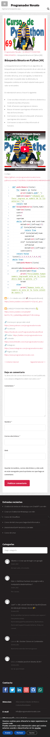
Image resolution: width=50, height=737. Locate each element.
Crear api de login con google (30, 561)
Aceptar (8, 733)
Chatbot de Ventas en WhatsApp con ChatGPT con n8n (25, 506)
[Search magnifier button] (48, 9)
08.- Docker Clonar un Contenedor (30, 641)
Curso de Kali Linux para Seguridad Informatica (22, 522)
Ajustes (31, 733)
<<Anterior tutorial (11, 362)
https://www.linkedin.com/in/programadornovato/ (24, 342)
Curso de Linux (10, 533)
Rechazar (20, 733)
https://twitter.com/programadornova (27, 335)
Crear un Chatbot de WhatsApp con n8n (19, 512)
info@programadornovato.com (28, 711)
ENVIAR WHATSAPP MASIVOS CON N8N (18, 527)
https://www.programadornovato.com (19, 355)
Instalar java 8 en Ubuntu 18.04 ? (30, 662)
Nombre (8, 422)
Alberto (14, 561)
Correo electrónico (12, 436)
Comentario (9, 386)
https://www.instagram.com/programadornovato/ (23, 348)
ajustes (38, 728)
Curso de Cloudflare (12, 517)
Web (6, 450)
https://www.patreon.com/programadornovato (22, 325)
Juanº (13, 604)
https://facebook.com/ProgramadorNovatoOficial (23, 332)
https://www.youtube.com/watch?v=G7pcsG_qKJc (23, 301)
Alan (12, 581)
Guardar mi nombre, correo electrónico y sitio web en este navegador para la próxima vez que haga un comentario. (24, 471)
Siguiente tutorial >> (38, 362)
